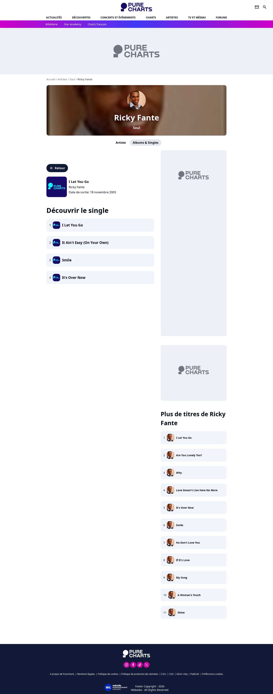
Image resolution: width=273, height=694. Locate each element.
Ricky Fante (136, 117)
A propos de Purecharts (62, 674)
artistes (172, 17)
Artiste (121, 143)
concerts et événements (118, 17)
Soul (136, 127)
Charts (151, 17)
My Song (181, 577)
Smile (179, 525)
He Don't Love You (188, 542)
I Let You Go (184, 437)
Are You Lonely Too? (189, 455)
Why (179, 472)
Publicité (194, 674)
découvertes (81, 17)
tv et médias (197, 17)
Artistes (62, 79)
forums (221, 17)
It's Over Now (185, 507)
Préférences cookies (212, 674)
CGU (163, 674)
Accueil (50, 79)
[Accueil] (136, 7)
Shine (181, 612)
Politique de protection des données (139, 674)
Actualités (54, 17)
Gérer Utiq (181, 674)
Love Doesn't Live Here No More (196, 490)
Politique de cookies (108, 674)
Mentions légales (86, 674)
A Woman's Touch (189, 595)
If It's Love (183, 560)
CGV (171, 674)
